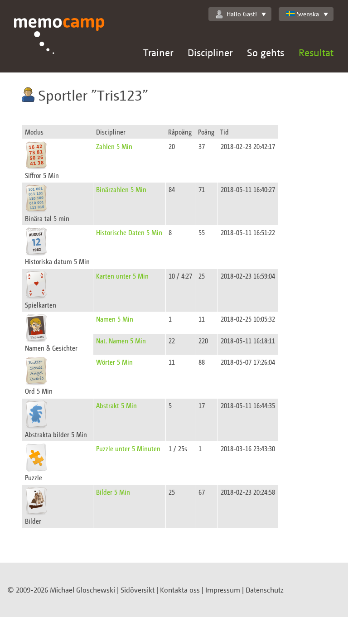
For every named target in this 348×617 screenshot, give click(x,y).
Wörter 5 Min (114, 361)
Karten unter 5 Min (122, 275)
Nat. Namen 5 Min (121, 340)
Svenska (308, 14)
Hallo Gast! (242, 14)
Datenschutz (265, 589)
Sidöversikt (138, 589)
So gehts (265, 52)
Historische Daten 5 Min (129, 232)
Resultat (316, 52)
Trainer (158, 52)
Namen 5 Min (114, 318)
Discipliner (210, 52)
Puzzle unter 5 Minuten (128, 448)
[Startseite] (59, 45)
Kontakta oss (180, 589)
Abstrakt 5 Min (116, 405)
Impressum (222, 589)
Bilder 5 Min (113, 491)
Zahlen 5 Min (114, 146)
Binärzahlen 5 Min (121, 189)
